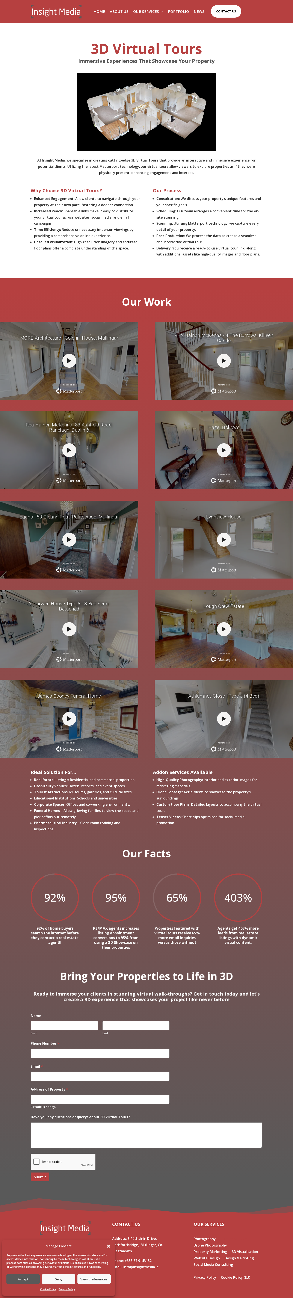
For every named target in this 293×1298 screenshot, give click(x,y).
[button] (108, 1246)
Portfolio (178, 11)
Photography (205, 1239)
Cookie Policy (48, 1289)
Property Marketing (210, 1252)
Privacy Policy (67, 1289)
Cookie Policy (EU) (235, 1278)
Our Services (146, 11)
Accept (23, 1279)
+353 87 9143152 (138, 1260)
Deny (58, 1279)
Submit (40, 1176)
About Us (119, 11)
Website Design (207, 1258)
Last (105, 1033)
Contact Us (226, 11)
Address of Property (49, 1089)
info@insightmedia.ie (141, 1267)
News (199, 11)
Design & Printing (239, 1258)
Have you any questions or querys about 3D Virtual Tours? (80, 1117)
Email (37, 1066)
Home (99, 11)
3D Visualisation (245, 1252)
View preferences (93, 1279)
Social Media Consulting (213, 1265)
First (34, 1033)
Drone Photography (210, 1246)
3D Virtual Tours (234, 1239)
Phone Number (45, 1043)
